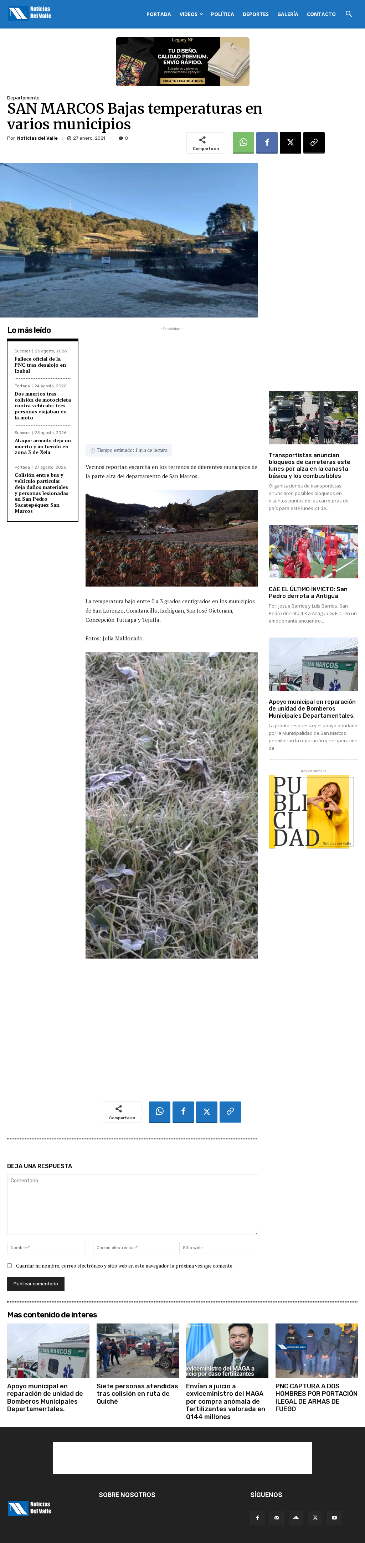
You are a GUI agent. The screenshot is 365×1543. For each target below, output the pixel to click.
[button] (348, 14)
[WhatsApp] (243, 143)
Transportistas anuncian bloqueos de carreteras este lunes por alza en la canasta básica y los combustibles (309, 465)
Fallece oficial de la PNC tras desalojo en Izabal (40, 364)
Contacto (321, 14)
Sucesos (22, 351)
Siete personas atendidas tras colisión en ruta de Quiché (137, 1393)
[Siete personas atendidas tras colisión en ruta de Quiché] (138, 1350)
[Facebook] (267, 143)
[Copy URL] (314, 143)
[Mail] (276, 1518)
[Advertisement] (172, 382)
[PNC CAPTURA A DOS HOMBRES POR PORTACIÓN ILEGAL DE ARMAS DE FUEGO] (317, 1350)
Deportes (256, 14)
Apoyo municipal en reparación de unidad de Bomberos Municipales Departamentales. (312, 708)
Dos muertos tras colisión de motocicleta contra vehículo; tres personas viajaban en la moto (43, 405)
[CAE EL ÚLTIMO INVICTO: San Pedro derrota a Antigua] (313, 551)
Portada (158, 14)
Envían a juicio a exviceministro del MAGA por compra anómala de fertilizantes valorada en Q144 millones (225, 1401)
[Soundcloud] (296, 1518)
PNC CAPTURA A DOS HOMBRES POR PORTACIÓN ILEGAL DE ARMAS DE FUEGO (317, 1397)
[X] (290, 143)
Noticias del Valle (37, 138)
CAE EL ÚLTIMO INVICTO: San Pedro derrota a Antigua (308, 592)
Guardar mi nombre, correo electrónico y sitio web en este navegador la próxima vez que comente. (124, 1265)
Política (222, 14)
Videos (188, 14)
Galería (287, 14)
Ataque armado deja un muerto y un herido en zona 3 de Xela (43, 446)
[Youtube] (334, 1518)
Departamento (23, 98)
